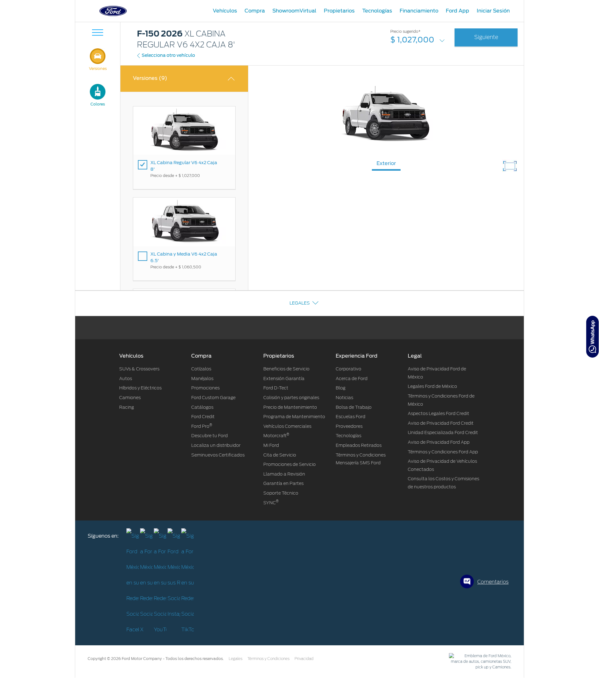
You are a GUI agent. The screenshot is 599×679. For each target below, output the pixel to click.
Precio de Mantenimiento (290, 407)
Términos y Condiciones (268, 659)
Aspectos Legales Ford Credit (438, 413)
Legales (300, 302)
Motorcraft (276, 435)
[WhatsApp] (592, 337)
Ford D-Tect (275, 387)
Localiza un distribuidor (216, 445)
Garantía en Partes (283, 483)
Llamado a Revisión (284, 473)
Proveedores (349, 426)
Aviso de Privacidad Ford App (439, 442)
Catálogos (202, 407)
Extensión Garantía (283, 378)
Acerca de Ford (352, 378)
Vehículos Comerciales (287, 426)
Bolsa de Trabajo (354, 407)
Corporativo (348, 368)
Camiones (130, 397)
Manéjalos (202, 378)
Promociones (205, 387)
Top (529, 649)
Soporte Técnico (280, 493)
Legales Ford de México (432, 386)
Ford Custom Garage (213, 397)
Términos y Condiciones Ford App (443, 451)
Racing (126, 407)
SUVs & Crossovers (139, 368)
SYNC (271, 502)
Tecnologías (348, 435)
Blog (340, 387)
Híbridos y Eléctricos (140, 387)
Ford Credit (203, 416)
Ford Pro (201, 426)
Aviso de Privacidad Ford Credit (441, 423)
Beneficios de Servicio (286, 368)
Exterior (386, 163)
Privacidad (304, 659)
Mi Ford (271, 445)
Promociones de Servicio (289, 464)
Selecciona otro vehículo (168, 55)
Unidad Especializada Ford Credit (443, 432)
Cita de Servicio (279, 454)
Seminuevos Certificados (218, 454)
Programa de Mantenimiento (294, 416)
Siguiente (486, 37)
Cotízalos (201, 368)
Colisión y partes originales (291, 397)
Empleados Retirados (359, 445)
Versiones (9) (150, 78)
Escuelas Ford (350, 416)
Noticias (344, 397)
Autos (125, 378)
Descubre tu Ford (209, 435)
